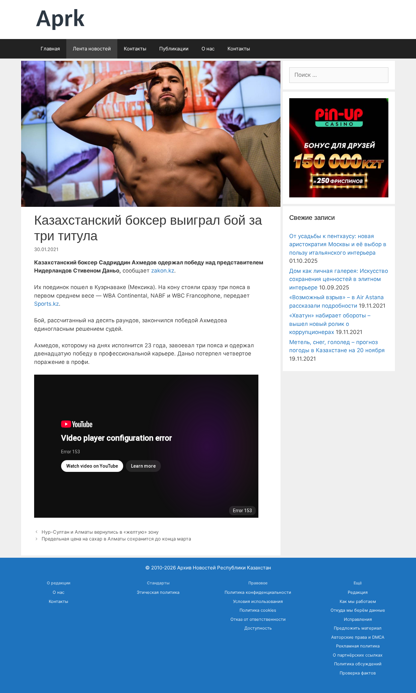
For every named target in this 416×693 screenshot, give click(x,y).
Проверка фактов (358, 673)
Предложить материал (358, 628)
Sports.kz (46, 303)
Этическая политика (158, 592)
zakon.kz (162, 270)
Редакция (358, 592)
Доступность (258, 628)
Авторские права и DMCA (357, 637)
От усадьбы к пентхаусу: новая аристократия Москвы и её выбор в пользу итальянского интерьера (337, 244)
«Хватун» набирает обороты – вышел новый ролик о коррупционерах (329, 323)
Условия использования (258, 601)
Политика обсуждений (358, 663)
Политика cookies (258, 610)
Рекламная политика (358, 646)
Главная (50, 49)
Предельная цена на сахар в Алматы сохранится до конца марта (116, 538)
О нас (208, 49)
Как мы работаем (358, 601)
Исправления (358, 619)
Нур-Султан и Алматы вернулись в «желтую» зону (100, 532)
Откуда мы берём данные (358, 610)
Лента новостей (92, 49)
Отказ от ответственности (258, 619)
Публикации (173, 49)
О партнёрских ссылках (358, 655)
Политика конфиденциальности (258, 592)
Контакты (135, 49)
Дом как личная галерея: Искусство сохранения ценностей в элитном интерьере (338, 279)
